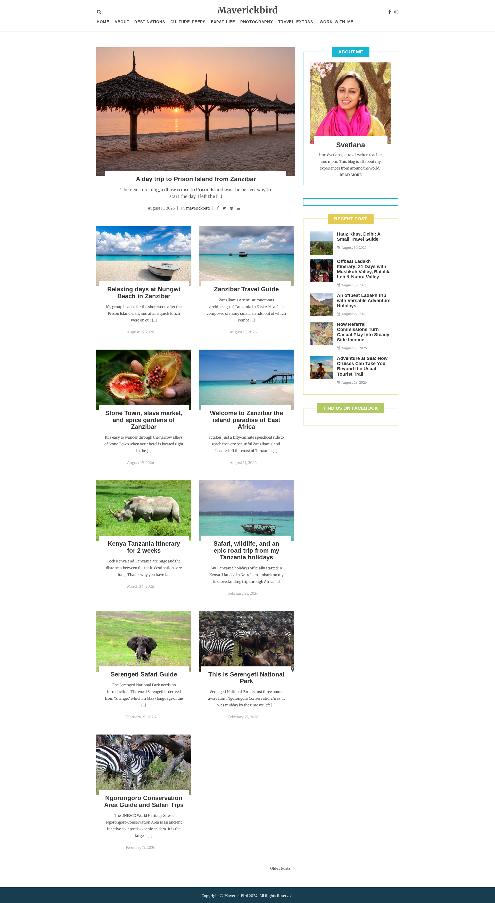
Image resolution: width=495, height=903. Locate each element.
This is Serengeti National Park (246, 677)
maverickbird (198, 208)
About (121, 22)
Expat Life (223, 22)
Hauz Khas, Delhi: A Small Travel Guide (358, 236)
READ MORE (351, 175)
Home (103, 22)
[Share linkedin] (238, 208)
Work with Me (336, 22)
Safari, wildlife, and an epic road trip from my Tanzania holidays (246, 550)
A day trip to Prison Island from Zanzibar (196, 178)
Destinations (149, 22)
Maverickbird (247, 10)
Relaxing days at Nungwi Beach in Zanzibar (143, 292)
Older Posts (280, 868)
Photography (256, 22)
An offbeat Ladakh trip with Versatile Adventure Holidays (364, 300)
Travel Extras (295, 22)
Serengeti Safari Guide (144, 674)
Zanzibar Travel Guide (246, 289)
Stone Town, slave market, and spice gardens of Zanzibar (144, 419)
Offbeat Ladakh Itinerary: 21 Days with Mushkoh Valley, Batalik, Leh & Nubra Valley (364, 269)
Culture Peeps (188, 22)
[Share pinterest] (231, 208)
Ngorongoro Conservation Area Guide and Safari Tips (144, 801)
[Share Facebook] (218, 208)
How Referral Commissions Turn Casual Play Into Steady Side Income (363, 332)
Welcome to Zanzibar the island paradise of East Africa (246, 419)
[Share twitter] (224, 208)
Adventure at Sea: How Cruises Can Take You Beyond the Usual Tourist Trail (362, 366)
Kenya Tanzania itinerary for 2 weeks (144, 547)
